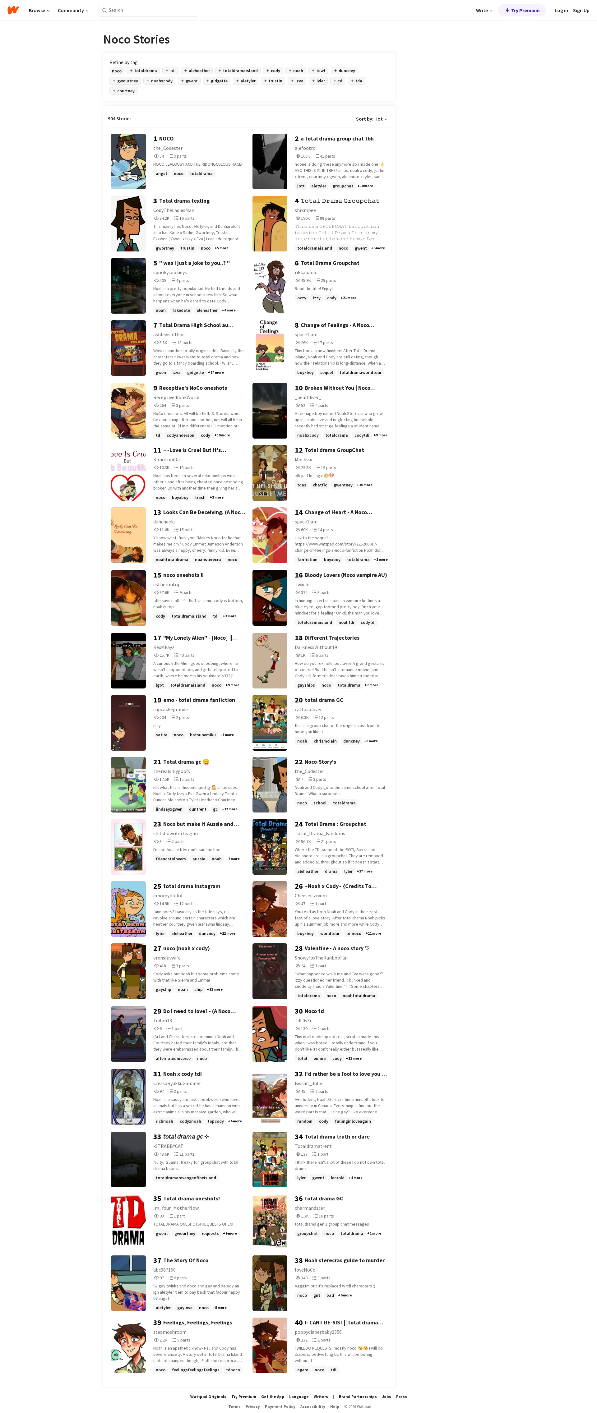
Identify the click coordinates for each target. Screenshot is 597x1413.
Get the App (272, 1396)
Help (334, 1406)
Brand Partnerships (358, 1396)
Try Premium (525, 10)
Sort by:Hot (369, 119)
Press (401, 1396)
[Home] (13, 10)
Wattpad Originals (208, 1396)
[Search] (105, 10)
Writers (321, 1396)
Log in (561, 10)
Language (299, 1396)
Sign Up (581, 10)
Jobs (386, 1396)
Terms (234, 1406)
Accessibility (312, 1406)
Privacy (253, 1406)
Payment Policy (280, 1406)
